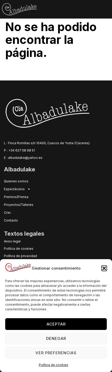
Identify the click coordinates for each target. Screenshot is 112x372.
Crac (7, 212)
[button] (104, 268)
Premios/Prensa (16, 197)
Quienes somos (16, 181)
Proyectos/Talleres (18, 205)
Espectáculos (14, 189)
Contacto (11, 220)
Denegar (56, 338)
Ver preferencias (56, 352)
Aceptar (56, 324)
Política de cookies (53, 365)
